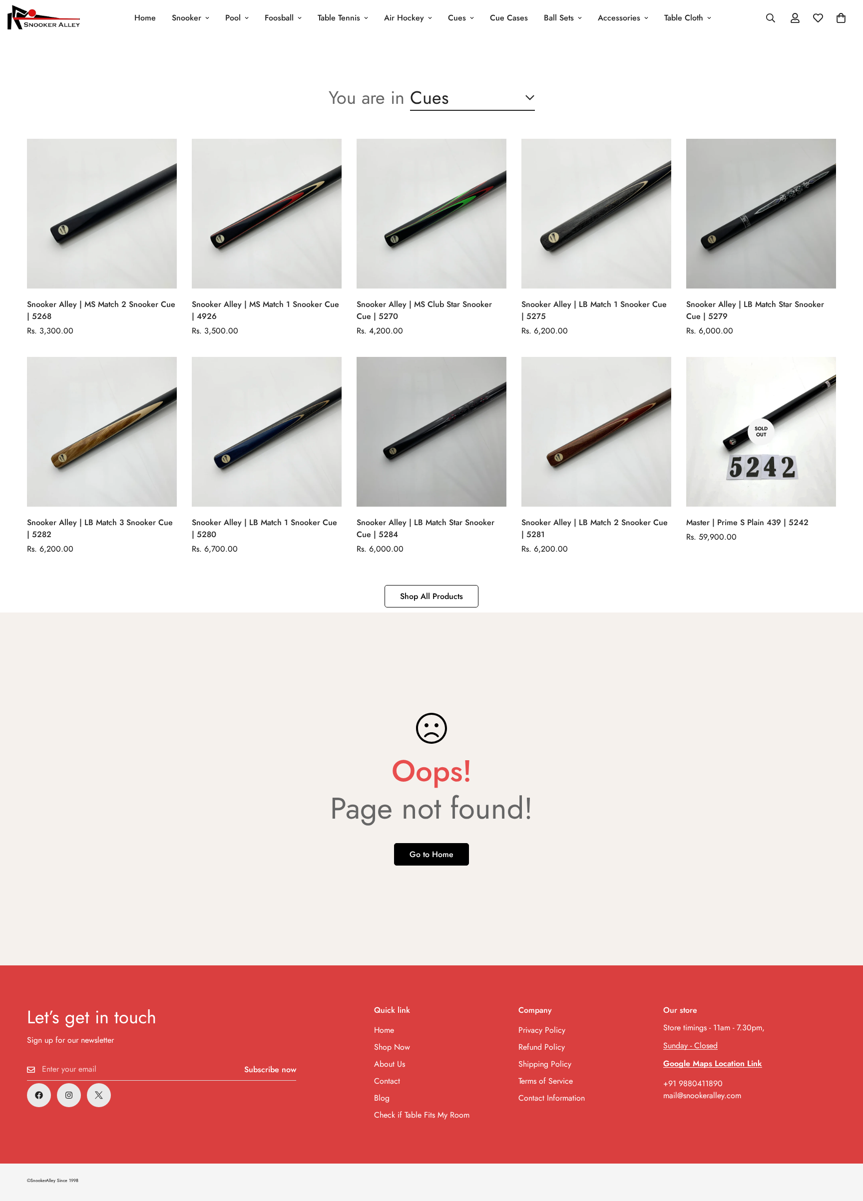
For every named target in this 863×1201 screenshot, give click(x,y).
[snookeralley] (43, 18)
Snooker (186, 17)
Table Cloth (683, 17)
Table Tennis (339, 17)
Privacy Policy (541, 1030)
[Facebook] (39, 1095)
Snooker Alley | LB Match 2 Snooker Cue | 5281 (594, 528)
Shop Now (392, 1047)
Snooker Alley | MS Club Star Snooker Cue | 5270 (424, 310)
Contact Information (551, 1098)
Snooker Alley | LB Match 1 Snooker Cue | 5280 (264, 528)
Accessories (619, 17)
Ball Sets (559, 17)
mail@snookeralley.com (702, 1095)
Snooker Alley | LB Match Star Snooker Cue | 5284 (425, 528)
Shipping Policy (544, 1064)
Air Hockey (404, 17)
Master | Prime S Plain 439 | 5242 (747, 522)
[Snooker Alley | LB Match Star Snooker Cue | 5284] (431, 432)
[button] (841, 17)
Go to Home (431, 854)
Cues (457, 17)
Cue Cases (509, 17)
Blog (382, 1098)
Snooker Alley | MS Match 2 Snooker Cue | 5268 (101, 310)
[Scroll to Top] (843, 1146)
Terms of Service (545, 1081)
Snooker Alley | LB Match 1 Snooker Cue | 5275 (594, 310)
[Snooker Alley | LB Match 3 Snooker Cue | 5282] (102, 432)
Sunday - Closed (690, 1045)
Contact (387, 1081)
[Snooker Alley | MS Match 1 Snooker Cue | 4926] (267, 214)
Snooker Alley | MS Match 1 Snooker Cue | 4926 (265, 310)
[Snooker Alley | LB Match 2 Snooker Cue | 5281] (596, 432)
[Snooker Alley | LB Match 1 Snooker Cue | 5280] (267, 432)
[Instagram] (69, 1095)
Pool (233, 17)
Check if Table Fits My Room (421, 1115)
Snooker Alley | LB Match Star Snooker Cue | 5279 (755, 310)
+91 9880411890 (693, 1083)
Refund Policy (541, 1047)
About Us (389, 1064)
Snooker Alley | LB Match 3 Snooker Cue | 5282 (100, 528)
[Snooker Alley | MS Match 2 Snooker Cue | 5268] (102, 214)
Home (145, 17)
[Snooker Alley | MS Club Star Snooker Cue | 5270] (431, 214)
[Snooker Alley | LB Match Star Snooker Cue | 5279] (761, 214)
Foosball (279, 17)
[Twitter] (99, 1095)
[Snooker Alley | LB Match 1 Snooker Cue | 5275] (596, 214)
